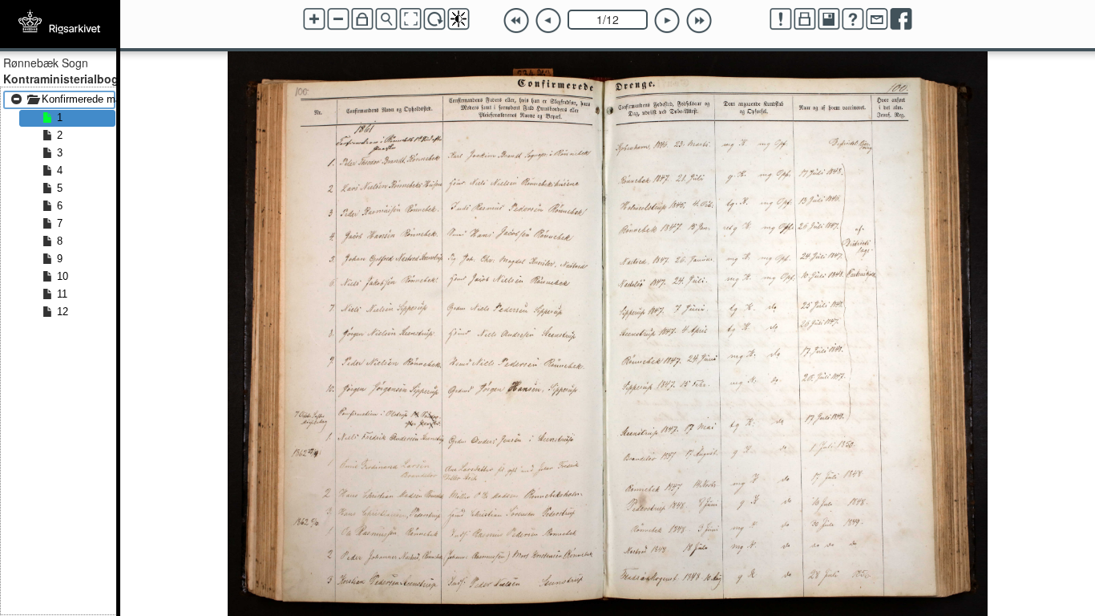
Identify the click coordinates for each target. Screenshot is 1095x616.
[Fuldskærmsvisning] (410, 19)
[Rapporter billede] (781, 19)
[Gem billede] (829, 19)
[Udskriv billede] (805, 19)
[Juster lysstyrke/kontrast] (458, 19)
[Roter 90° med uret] (434, 19)
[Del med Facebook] (901, 19)
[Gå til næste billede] (667, 21)
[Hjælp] (853, 19)
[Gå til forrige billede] (548, 21)
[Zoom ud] (338, 19)
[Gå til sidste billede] (699, 21)
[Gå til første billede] (516, 21)
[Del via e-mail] (877, 19)
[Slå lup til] (386, 19)
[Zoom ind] (314, 19)
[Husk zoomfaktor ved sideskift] (362, 19)
